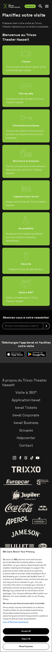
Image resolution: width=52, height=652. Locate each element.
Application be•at (26, 400)
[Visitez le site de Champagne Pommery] (39, 520)
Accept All (26, 631)
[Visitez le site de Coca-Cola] (19, 507)
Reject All (26, 639)
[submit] (46, 326)
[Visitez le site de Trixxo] (26, 469)
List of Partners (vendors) (15, 622)
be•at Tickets (26, 407)
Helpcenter (26, 438)
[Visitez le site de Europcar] (17, 482)
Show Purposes (26, 646)
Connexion (30, 6)
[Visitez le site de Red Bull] (42, 508)
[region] (26, 600)
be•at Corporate (26, 415)
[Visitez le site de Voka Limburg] (43, 482)
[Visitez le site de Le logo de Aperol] (17, 520)
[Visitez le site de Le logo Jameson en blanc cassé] (26, 533)
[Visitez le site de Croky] (43, 546)
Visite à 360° (26, 392)
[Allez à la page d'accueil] (11, 6)
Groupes (26, 430)
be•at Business (26, 422)
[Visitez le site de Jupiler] (26, 495)
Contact (26, 445)
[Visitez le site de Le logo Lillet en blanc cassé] (19, 546)
